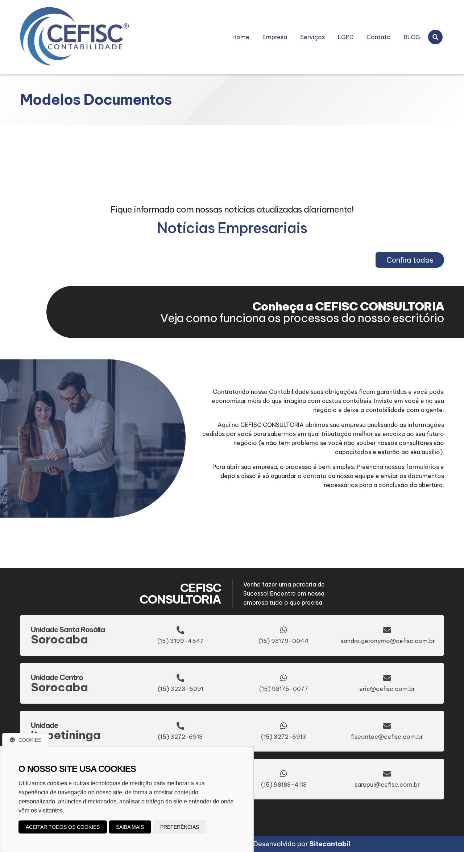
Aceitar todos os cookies (63, 827)
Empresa (274, 37)
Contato (378, 37)
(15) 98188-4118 (284, 784)
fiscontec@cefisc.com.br (387, 736)
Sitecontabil (330, 844)
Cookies (29, 740)
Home (240, 37)
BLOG (412, 37)
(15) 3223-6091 (180, 688)
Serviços (312, 37)
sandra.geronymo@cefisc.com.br (388, 641)
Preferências (179, 827)
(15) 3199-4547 (180, 641)
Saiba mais (130, 827)
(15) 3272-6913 (180, 736)
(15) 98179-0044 (283, 641)
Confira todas (409, 259)
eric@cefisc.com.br (387, 688)
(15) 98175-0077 (283, 688)
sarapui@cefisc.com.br (387, 784)
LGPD (345, 37)
